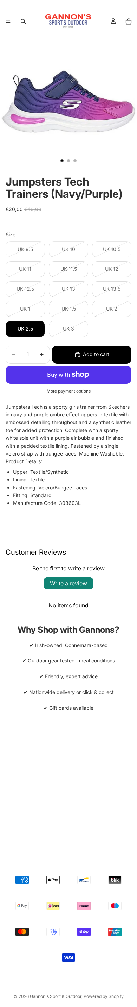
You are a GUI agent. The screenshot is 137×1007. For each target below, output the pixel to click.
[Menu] (8, 21)
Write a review (68, 583)
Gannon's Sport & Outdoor (55, 996)
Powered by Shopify (104, 996)
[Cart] (128, 21)
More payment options (69, 391)
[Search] (23, 21)
